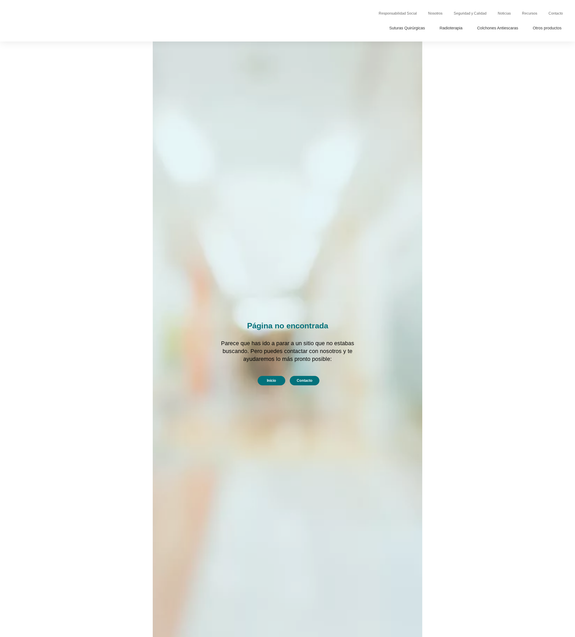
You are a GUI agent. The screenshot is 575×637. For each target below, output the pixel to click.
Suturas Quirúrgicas (407, 28)
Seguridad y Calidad (470, 13)
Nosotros (435, 13)
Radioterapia (451, 28)
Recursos (529, 13)
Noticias (504, 13)
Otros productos (547, 28)
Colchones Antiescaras (497, 28)
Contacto (555, 13)
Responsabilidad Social (398, 13)
